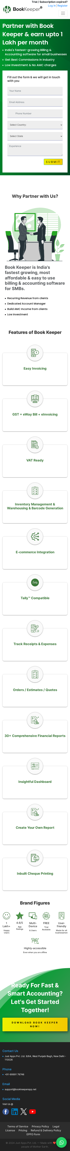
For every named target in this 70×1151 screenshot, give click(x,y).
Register (62, 5)
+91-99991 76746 (14, 1074)
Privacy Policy (40, 1126)
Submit (53, 161)
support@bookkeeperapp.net (20, 1089)
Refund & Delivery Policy (46, 1130)
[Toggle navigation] (63, 13)
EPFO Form (33, 1134)
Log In (52, 5)
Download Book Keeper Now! (35, 1024)
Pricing (23, 1130)
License (10, 1130)
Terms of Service (17, 1126)
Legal (56, 1126)
